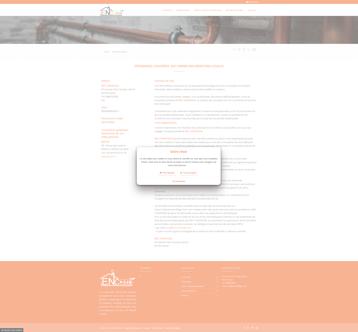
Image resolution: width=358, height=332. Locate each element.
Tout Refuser (168, 172)
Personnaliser (178, 181)
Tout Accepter (189, 172)
